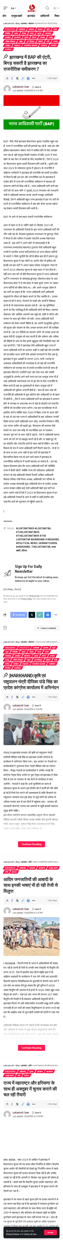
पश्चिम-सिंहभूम (10, 41)
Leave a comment (48, 628)
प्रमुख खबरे (53, 868)
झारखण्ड (18, 37)
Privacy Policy (12, 1234)
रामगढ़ (55, 41)
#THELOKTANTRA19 (27, 532)
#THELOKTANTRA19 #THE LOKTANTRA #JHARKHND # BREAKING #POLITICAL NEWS (37, 539)
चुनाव (39, 33)
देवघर (34, 37)
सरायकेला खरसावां (30, 45)
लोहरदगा (17, 45)
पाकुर (21, 41)
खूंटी (48, 29)
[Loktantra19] (31, 8)
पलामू (51, 37)
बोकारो (40, 41)
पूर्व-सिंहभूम (30, 41)
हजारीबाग (8, 49)
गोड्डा (24, 33)
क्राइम (40, 29)
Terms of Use (29, 1234)
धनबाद (42, 37)
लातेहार (7, 45)
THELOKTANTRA (40, 546)
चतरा (32, 33)
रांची (48, 41)
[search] (47, 8)
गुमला (16, 33)
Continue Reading (31, 844)
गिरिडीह (7, 33)
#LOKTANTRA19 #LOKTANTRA (33, 528)
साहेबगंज (44, 45)
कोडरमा (31, 29)
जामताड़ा (48, 33)
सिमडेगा (53, 45)
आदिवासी (22, 29)
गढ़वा (55, 29)
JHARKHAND (23, 546)
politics (10, 29)
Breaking (10, 648)
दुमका (26, 37)
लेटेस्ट (24, 550)
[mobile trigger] (6, 8)
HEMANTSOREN (48, 543)
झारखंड (7, 37)
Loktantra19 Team (21, 86)
